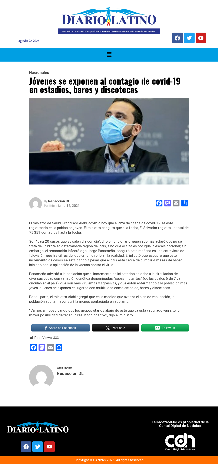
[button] (109, 54)
